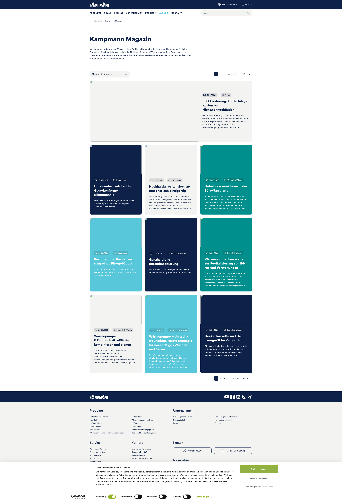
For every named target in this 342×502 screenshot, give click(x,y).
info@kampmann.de (235, 450)
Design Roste (95, 426)
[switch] (138, 497)
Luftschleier (136, 426)
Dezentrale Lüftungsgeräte (142, 429)
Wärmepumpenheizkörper (142, 420)
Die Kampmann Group (182, 417)
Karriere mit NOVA (139, 452)
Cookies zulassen (258, 469)
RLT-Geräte (136, 423)
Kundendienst (95, 455)
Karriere (150, 13)
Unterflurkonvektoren (99, 417)
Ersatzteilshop (95, 461)
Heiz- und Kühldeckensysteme (144, 433)
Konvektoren (95, 429)
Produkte (95, 13)
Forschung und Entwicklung (226, 417)
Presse (176, 423)
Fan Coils (93, 420)
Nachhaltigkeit (179, 420)
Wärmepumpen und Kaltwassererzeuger (107, 433)
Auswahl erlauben (258, 478)
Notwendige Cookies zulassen (258, 486)
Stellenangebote (138, 455)
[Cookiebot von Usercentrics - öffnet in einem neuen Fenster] (78, 497)
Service (118, 13)
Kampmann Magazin (223, 420)
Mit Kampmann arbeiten (141, 458)
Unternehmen (134, 13)
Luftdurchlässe (96, 423)
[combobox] (110, 74)
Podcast (218, 423)
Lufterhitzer (136, 417)
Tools (107, 13)
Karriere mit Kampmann (141, 449)
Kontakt (176, 13)
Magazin (163, 13)
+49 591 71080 (195, 450)
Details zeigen (202, 497)
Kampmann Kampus (98, 449)
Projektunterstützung (99, 452)
